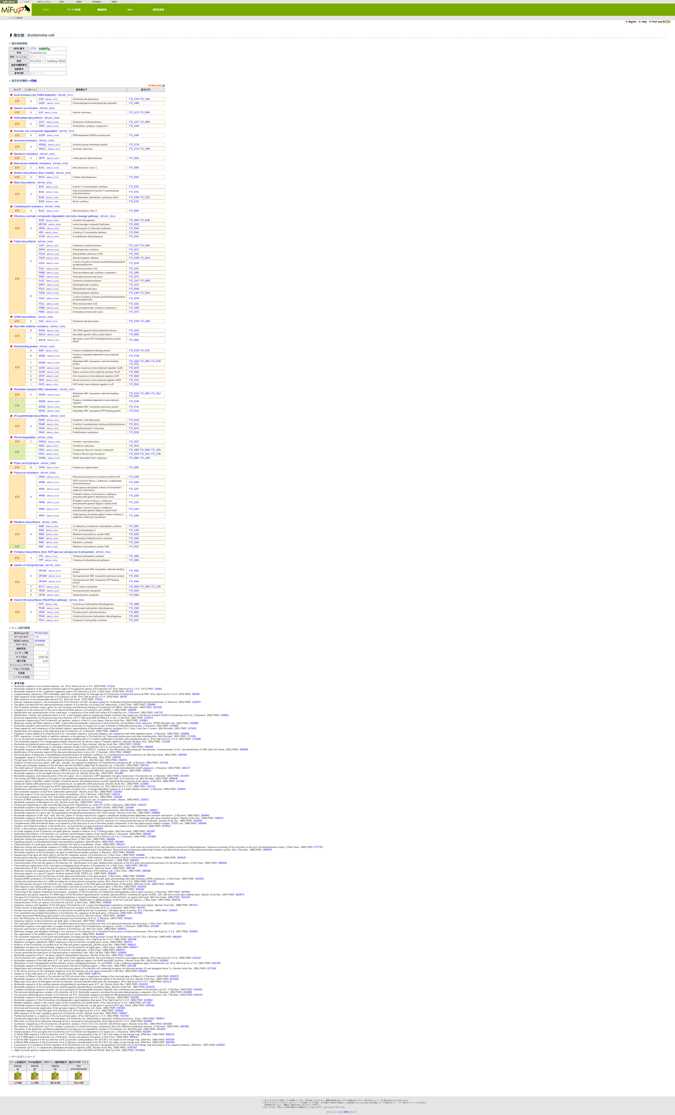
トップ (12, 18)
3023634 (141, 886)
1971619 (163, 762)
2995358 (146, 871)
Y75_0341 (134, 236)
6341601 (198, 989)
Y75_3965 (145, 361)
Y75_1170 (134, 112)
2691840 (119, 842)
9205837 (220, 1045)
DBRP (114, 2)
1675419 (192, 728)
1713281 (191, 736)
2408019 (219, 818)
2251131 (98, 802)
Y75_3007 (134, 526)
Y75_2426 (134, 361)
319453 (158, 689)
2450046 (202, 823)
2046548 (173, 778)
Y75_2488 (145, 149)
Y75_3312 (134, 364)
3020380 (169, 884)
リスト (45, 9)
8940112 (134, 1037)
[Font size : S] (663, 22)
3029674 (240, 894)
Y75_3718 (134, 149)
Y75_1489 (145, 99)
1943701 (122, 760)
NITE (61, 2)
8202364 (167, 1024)
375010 (98, 699)
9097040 (170, 1042)
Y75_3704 (134, 99)
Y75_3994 (134, 372)
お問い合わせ (9, 2)
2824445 (130, 852)
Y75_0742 (145, 350)
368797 (123, 696)
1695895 (185, 733)
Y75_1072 (134, 276)
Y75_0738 (134, 350)
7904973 (160, 1018)
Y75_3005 (134, 220)
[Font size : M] (666, 22)
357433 (129, 691)
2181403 (117, 791)
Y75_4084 (134, 167)
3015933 (199, 878)
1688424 (114, 731)
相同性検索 (158, 9)
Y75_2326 (134, 608)
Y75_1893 (134, 556)
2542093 (98, 828)
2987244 (143, 865)
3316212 (181, 923)
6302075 (174, 976)
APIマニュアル (44, 2)
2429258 (197, 820)
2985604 (222, 863)
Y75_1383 (155, 450)
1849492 (148, 747)
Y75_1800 (134, 450)
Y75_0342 (134, 232)
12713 (33, 48)
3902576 (128, 942)
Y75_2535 (134, 446)
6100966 (122, 952)
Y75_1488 (134, 103)
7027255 (124, 1016)
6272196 (211, 968)
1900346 (182, 754)
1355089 (151, 704)
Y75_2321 (134, 268)
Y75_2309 (134, 258)
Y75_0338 (145, 220)
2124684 (144, 783)
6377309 (146, 1002)
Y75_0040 (134, 586)
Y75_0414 (134, 428)
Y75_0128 (134, 420)
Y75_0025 (134, 546)
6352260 (134, 997)
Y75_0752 (134, 201)
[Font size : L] (669, 22)
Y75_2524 (134, 384)
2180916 (181, 789)
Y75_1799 (155, 454)
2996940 (112, 873)
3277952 (138, 913)
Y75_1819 (134, 330)
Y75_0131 (134, 424)
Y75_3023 (134, 158)
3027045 (185, 892)
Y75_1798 (155, 586)
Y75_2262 (134, 509)
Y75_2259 (134, 495)
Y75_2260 (134, 515)
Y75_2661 (134, 576)
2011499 (119, 773)
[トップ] (16, 10)
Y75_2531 (145, 454)
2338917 (153, 810)
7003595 (119, 1010)
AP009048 (40, 641)
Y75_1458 (145, 458)
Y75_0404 (134, 538)
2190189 (118, 797)
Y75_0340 (134, 228)
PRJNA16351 (41, 633)
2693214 (120, 844)
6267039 (131, 965)
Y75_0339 (134, 224)
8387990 (184, 1026)
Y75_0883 (134, 612)
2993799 (130, 868)
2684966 (110, 839)
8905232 (170, 1034)
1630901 (143, 720)
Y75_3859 (145, 122)
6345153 (198, 994)
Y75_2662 (134, 570)
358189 (195, 694)
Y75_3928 (134, 376)
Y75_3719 (134, 144)
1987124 (144, 765)
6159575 (129, 955)
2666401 (147, 834)
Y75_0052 (134, 616)
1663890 (194, 723)
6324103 (150, 987)
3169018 (173, 910)
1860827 (127, 752)
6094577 (134, 947)
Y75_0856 (134, 340)
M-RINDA (96, 2)
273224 (111, 686)
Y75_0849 (145, 450)
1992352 (147, 770)
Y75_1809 (134, 272)
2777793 (318, 847)
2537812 (166, 826)
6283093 (142, 971)
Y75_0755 (145, 197)
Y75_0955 (134, 467)
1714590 (196, 739)
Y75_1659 (134, 542)
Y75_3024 (145, 258)
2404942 (205, 815)
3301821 (128, 918)
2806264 (267, 849)
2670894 (151, 836)
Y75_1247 (134, 122)
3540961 (193, 931)
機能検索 (102, 9)
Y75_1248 (134, 126)
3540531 (122, 929)
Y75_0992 (134, 595)
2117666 (180, 781)
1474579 (148, 718)
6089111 (132, 944)
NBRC (79, 2)
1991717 (186, 768)
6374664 (148, 1000)
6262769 (216, 963)
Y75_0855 (134, 334)
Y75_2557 (134, 620)
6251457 (196, 958)
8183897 (148, 1021)
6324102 (143, 984)
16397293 (132, 1047)
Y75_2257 (134, 489)
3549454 (100, 934)
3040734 (176, 900)
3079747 (141, 907)
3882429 (177, 936)
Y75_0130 (134, 432)
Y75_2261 (134, 502)
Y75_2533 (134, 454)
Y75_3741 (134, 380)
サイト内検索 (74, 9)
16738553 (140, 1050)
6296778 (96, 973)
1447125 (158, 712)
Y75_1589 (134, 197)
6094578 (120, 950)
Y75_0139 (134, 263)
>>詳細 (32, 80)
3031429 (185, 897)
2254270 (142, 805)
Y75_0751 (134, 192)
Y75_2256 (134, 482)
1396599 (132, 710)
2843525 (181, 857)
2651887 (150, 831)
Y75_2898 (134, 604)
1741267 (136, 744)
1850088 (243, 749)
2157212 (151, 786)
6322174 (167, 981)
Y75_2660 (134, 581)
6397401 (121, 1008)
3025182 (140, 889)
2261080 (129, 807)
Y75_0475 (134, 368)
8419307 (147, 1031)
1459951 (224, 715)
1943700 (116, 757)
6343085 (187, 992)
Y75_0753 (134, 186)
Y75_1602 (134, 254)
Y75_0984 (134, 458)
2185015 (115, 794)
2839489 (140, 855)
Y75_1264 (134, 530)
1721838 (165, 741)
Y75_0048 (134, 288)
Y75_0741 (134, 406)
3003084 (140, 876)
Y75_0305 (145, 586)
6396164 (150, 1005)
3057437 (193, 905)
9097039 (170, 1039)
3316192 (100, 921)
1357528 (157, 707)
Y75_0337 (134, 441)
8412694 (161, 1029)
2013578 (184, 776)
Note (130, 9)
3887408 (132, 939)
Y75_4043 (134, 590)
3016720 (151, 881)
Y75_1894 (134, 560)
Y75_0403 (134, 534)
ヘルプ (26, 2)
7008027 (123, 1013)
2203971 (144, 799)
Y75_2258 (134, 476)
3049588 (107, 902)
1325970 (196, 702)
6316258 (174, 979)
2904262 (134, 860)
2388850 (155, 813)
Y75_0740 (155, 361)
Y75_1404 (134, 135)
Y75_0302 (134, 177)
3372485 (154, 926)
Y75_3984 (144, 112)
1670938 (174, 725)
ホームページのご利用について (341, 1112)
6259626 (164, 960)
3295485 (120, 915)
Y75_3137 (134, 249)
